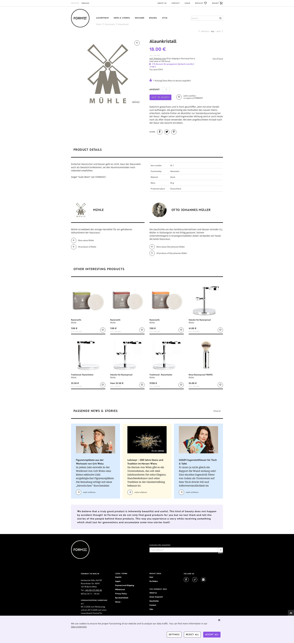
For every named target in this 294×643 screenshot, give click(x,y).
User (151, 577)
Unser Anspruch (156, 597)
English (85, 3)
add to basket (160, 97)
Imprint (118, 577)
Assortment (102, 18)
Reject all (192, 634)
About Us (162, 3)
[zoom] (108, 72)
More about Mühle (86, 240)
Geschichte (154, 601)
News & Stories (122, 18)
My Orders (153, 581)
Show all (217, 411)
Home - (118, 602)
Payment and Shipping (124, 585)
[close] (219, 620)
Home (98, 24)
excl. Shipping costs (157, 58)
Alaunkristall (123, 24)
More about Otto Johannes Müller (170, 246)
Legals (118, 581)
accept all (212, 634)
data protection (79, 626)
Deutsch (75, 3)
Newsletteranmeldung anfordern (220, 550)
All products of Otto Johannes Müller (171, 253)
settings (174, 634)
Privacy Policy (121, 594)
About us (153, 593)
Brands (153, 18)
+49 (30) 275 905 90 (93, 590)
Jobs (151, 609)
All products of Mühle (87, 246)
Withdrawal (120, 589)
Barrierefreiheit (121, 598)
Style (165, 18)
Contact (176, 3)
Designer (139, 18)
